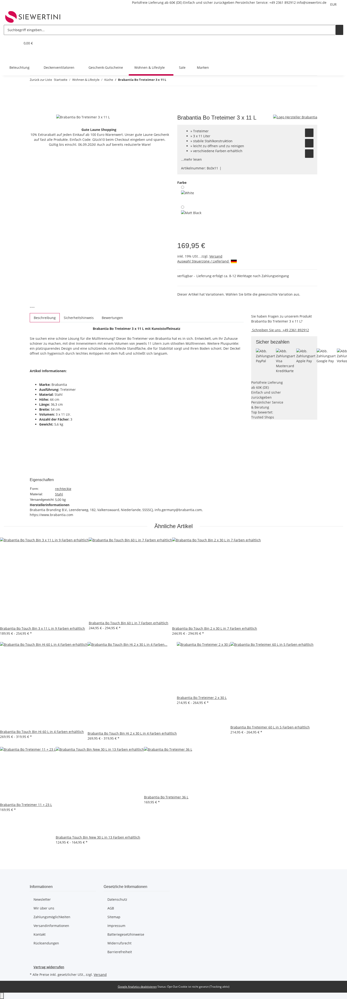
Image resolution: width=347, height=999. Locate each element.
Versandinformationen (51, 925)
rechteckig (63, 489)
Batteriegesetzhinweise (125, 934)
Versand (215, 256)
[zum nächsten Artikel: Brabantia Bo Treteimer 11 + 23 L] (178, 81)
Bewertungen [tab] (112, 317)
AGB (110, 908)
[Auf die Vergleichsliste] (309, 143)
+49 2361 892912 (282, 2)
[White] (187, 194)
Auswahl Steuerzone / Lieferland (203, 261)
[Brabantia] (295, 117)
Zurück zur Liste (41, 80)
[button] (7, 43)
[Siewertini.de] (33, 17)
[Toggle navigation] (10, 55)
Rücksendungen (46, 943)
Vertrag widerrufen (49, 967)
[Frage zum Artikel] (309, 153)
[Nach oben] (2, 996)
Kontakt (40, 934)
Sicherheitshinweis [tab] (79, 317)
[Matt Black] (191, 217)
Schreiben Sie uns (266, 330)
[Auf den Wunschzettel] (309, 133)
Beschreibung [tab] (45, 317)
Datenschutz (117, 899)
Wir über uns (44, 908)
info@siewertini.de (311, 2)
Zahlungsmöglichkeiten (52, 917)
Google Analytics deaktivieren (137, 987)
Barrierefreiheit (119, 952)
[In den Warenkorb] (33, 111)
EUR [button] (334, 4)
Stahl (59, 494)
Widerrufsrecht (119, 943)
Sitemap (113, 917)
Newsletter (42, 899)
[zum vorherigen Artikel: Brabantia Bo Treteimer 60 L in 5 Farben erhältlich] (170, 81)
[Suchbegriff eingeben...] (339, 30)
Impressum (116, 925)
